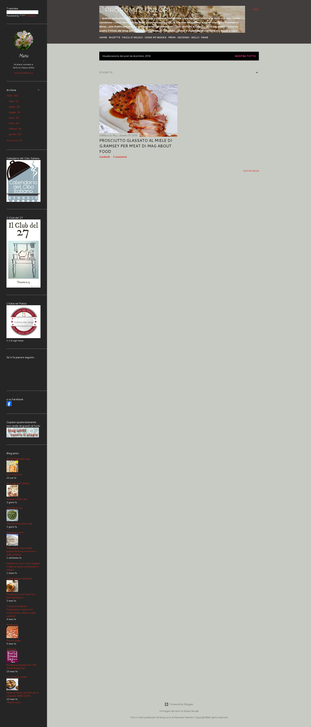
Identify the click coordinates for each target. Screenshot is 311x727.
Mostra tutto (245, 56)
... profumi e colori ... (137, 10)
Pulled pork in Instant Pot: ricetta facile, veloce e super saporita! (21, 613)
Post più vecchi (251, 171)
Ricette (114, 37)
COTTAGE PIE (14, 474)
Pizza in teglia (13, 640)
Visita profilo (23, 73)
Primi (172, 37)
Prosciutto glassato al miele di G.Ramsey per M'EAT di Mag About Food (135, 146)
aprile (13, 117)
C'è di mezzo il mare (16, 677)
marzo (13, 123)
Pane (204, 37)
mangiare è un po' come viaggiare (23, 563)
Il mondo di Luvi (14, 507)
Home (103, 37)
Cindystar (11, 649)
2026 (11, 95)
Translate (31, 15)
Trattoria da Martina (16, 606)
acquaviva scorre (14, 532)
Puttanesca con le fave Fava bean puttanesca (20, 596)
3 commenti (120, 157)
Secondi (183, 37)
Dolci (195, 37)
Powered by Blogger (181, 704)
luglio (13, 101)
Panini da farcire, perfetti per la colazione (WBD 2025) (22, 694)
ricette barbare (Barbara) (19, 578)
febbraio (15, 128)
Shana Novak (191, 711)
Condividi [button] (104, 157)
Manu (24, 56)
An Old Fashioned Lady (18, 459)
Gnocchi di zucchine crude (19, 523)
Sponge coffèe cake (16, 499)
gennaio (14, 134)
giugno (14, 106)
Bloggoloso (12, 624)
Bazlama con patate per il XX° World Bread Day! (21, 666)
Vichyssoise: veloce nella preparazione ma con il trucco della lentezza (21, 551)
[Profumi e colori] (9, 405)
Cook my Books (155, 37)
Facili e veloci (132, 37)
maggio (14, 112)
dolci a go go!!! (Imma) (17, 483)
